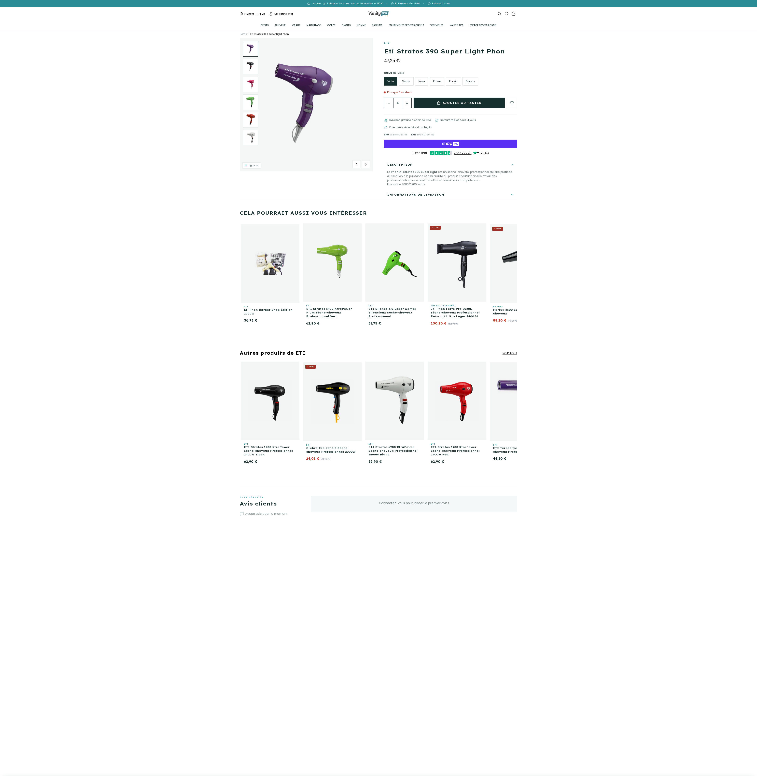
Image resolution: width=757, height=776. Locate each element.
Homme (361, 25)
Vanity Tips (456, 25)
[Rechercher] (499, 13)
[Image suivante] (366, 164)
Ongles (346, 25)
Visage (296, 25)
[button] (306, 104)
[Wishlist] (506, 13)
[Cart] (513, 13)
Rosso (437, 81)
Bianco (470, 81)
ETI (387, 42)
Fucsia (453, 81)
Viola (390, 81)
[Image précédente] (356, 164)
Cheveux (280, 25)
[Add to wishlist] (512, 103)
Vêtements (436, 25)
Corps (331, 25)
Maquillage (314, 25)
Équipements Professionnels (406, 25)
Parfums (377, 25)
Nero (422, 81)
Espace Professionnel (483, 25)
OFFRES (264, 25)
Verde (406, 81)
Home (243, 34)
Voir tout (509, 353)
